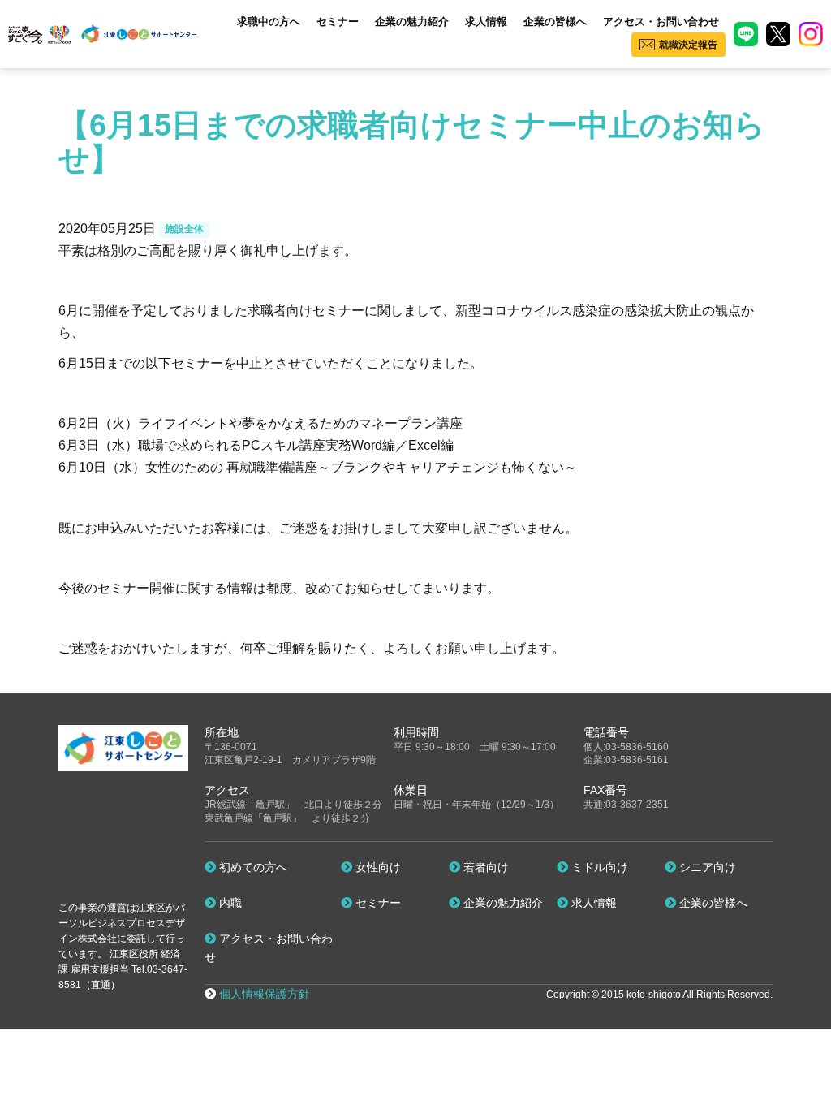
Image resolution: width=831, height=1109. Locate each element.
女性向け (376, 867)
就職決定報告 (688, 44)
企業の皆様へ (555, 21)
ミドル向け (598, 867)
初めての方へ (251, 867)
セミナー (337, 21)
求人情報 (486, 21)
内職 (229, 902)
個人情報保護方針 (264, 993)
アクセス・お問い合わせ (661, 21)
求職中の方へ (268, 21)
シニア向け (706, 867)
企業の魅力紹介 (412, 21)
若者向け (484, 867)
